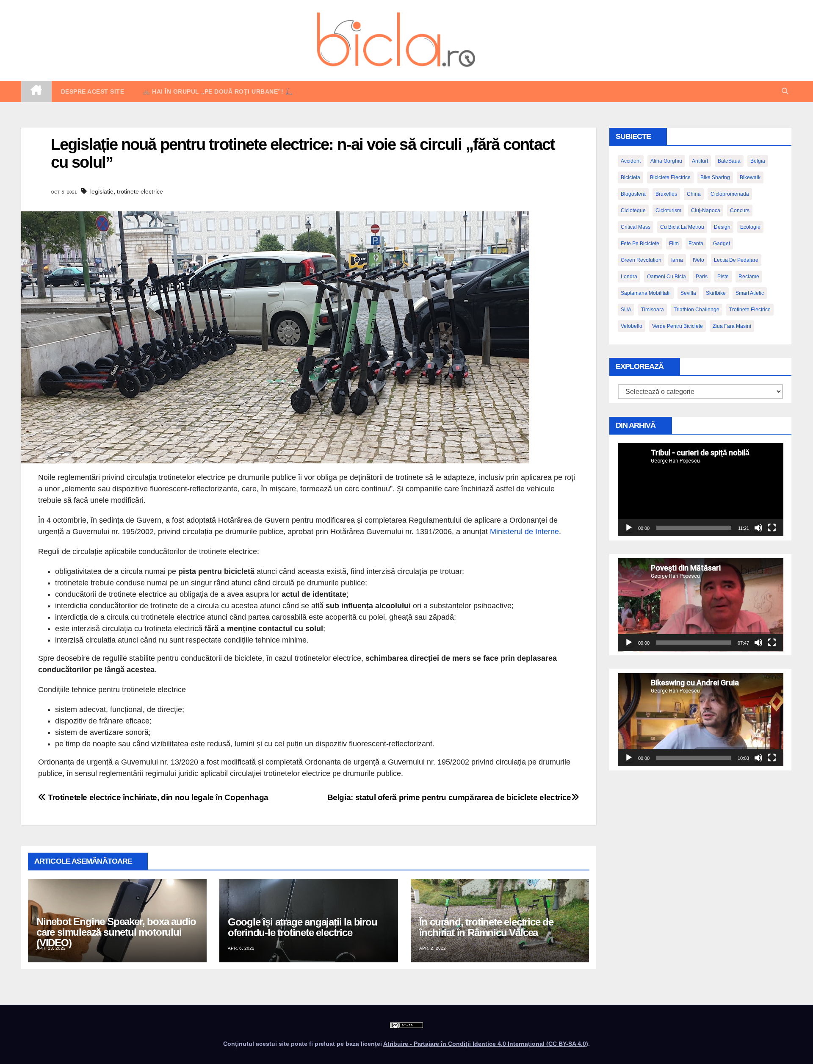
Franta (696, 244)
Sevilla (688, 293)
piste (723, 277)
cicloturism (668, 210)
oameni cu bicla (666, 277)
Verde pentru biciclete (677, 326)
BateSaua (729, 161)
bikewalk (750, 177)
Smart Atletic (750, 293)
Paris (702, 277)
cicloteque (633, 210)
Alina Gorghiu (666, 161)
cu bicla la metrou (682, 227)
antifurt (700, 161)
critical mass (635, 227)
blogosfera (633, 194)
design (722, 227)
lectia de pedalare (736, 260)
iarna (677, 260)
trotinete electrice (140, 191)
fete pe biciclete (640, 244)
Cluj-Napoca (705, 210)
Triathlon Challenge (696, 310)
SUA (626, 310)
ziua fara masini (732, 326)
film (674, 244)
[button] (785, 91)
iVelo (698, 260)
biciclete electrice (670, 177)
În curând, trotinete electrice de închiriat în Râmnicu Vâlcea (486, 927)
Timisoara (652, 310)
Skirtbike (716, 293)
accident (631, 161)
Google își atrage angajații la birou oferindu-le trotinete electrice (302, 927)
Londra (629, 277)
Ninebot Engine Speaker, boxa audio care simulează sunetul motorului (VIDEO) (116, 932)
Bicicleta (630, 177)
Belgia (757, 161)
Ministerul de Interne (524, 531)
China (694, 194)
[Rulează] (629, 528)
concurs (739, 210)
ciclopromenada (730, 194)
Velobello (631, 326)
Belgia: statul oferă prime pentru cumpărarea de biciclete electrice (449, 797)
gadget (721, 244)
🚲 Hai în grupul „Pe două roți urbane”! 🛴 (218, 91)
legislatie (101, 191)
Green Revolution (641, 260)
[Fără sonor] (758, 528)
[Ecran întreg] (772, 528)
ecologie (750, 227)
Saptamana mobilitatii (646, 293)
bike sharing (715, 177)
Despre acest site (92, 91)
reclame (748, 277)
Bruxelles (666, 194)
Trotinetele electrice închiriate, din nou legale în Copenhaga (157, 797)
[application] (700, 489)
